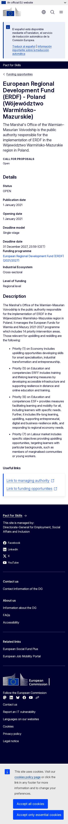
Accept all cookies (30, 804)
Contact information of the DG (23, 589)
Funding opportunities (20, 74)
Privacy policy (12, 734)
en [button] (44, 12)
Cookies (8, 726)
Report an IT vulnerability (19, 712)
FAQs (6, 615)
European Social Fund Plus (20, 649)
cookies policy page (28, 777)
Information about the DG (19, 608)
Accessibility (11, 622)
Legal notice (11, 741)
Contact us (10, 704)
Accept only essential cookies (39, 815)
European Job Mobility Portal (22, 656)
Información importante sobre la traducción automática (32, 50)
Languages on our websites (21, 719)
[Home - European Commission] (12, 11)
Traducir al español (23, 46)
